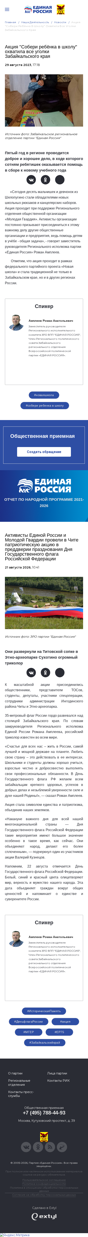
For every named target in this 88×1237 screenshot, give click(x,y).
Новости (60, 22)
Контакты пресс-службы (21, 1094)
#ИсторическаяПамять (44, 1011)
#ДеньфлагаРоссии (28, 1021)
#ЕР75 (59, 1032)
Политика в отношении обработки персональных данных (44, 1189)
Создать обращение (44, 452)
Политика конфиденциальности (44, 1183)
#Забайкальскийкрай (44, 1042)
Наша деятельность (35, 22)
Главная (10, 22)
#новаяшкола (44, 395)
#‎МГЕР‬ (28, 1032)
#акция (65, 1021)
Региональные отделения (19, 1082)
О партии (15, 1073)
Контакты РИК (58, 1081)
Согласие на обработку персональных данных (44, 1194)
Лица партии (57, 1073)
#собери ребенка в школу (45, 405)
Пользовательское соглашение (44, 1180)
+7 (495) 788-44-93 (44, 1113)
